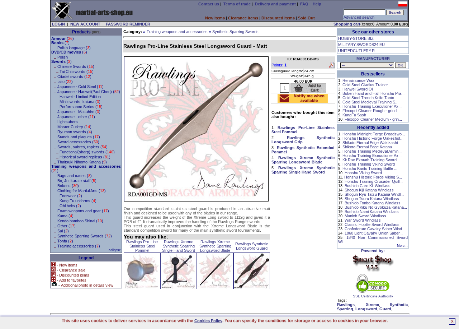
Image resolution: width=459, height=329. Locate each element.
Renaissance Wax (358, 80)
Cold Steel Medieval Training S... (370, 102)
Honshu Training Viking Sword (368, 164)
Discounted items (278, 18)
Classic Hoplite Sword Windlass (372, 224)
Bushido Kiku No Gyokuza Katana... (376, 207)
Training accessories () (78, 246)
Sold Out (306, 18)
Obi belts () (70, 206)
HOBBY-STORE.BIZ (356, 38)
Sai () (63, 231)
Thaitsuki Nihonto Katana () (82, 162)
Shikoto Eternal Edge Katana (367, 147)
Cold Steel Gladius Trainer (365, 85)
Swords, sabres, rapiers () (82, 147)
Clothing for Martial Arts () (81, 191)
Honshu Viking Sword (363, 173)
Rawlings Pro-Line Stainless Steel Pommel (142, 246)
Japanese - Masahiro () (78, 112)
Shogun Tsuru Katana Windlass (372, 198)
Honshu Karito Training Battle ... (369, 168)
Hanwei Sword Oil (357, 89)
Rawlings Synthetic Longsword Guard (251, 246)
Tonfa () (65, 241)
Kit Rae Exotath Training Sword (369, 160)
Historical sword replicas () (85, 157)
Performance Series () (81, 107)
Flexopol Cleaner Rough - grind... (371, 110)
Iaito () (65, 81)
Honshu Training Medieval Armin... (372, 151)
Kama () (65, 216)
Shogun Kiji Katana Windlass (369, 190)
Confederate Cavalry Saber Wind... (375, 229)
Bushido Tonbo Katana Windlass (373, 203)
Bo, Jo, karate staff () (76, 181)
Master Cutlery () (74, 127)
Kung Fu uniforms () (78, 201)
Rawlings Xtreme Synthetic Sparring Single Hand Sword (178, 246)
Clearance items (243, 18)
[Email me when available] (303, 101)
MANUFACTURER (373, 58)
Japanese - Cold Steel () (80, 86)
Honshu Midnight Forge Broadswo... (373, 134)
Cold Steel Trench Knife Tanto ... (370, 98)
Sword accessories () (78, 142)
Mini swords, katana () (80, 101)
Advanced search (359, 17)
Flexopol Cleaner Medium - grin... (373, 119)
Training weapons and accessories (177, 31)
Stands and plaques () (78, 137)
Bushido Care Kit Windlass (368, 186)
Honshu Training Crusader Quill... (374, 181)
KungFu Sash (354, 115)
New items (215, 18)
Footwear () (71, 196)
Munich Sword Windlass (365, 216)
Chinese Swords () (75, 66)
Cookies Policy (208, 321)
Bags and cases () (74, 175)
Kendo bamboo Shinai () (80, 221)
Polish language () (74, 48)
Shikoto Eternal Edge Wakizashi (370, 142)
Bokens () (68, 186)
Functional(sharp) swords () (87, 152)
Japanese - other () (76, 117)
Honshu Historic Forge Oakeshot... (372, 138)
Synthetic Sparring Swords (235, 31)
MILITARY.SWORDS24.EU (361, 44)
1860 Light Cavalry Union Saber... (374, 233)
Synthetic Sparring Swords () (84, 236)
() (62, 38)
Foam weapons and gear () (83, 211)
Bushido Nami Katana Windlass (372, 211)
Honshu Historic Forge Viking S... (373, 177)
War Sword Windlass (363, 220)
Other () (66, 226)
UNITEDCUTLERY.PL (357, 50)
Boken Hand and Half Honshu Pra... (373, 93)
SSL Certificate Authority (373, 296)
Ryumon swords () (74, 132)
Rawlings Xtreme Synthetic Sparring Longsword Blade (215, 246)
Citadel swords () (74, 76)
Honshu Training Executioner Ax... (372, 106)
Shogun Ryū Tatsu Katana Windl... (374, 194)
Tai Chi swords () (77, 71)
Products (81, 31)
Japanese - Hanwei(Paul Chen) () (88, 91)
